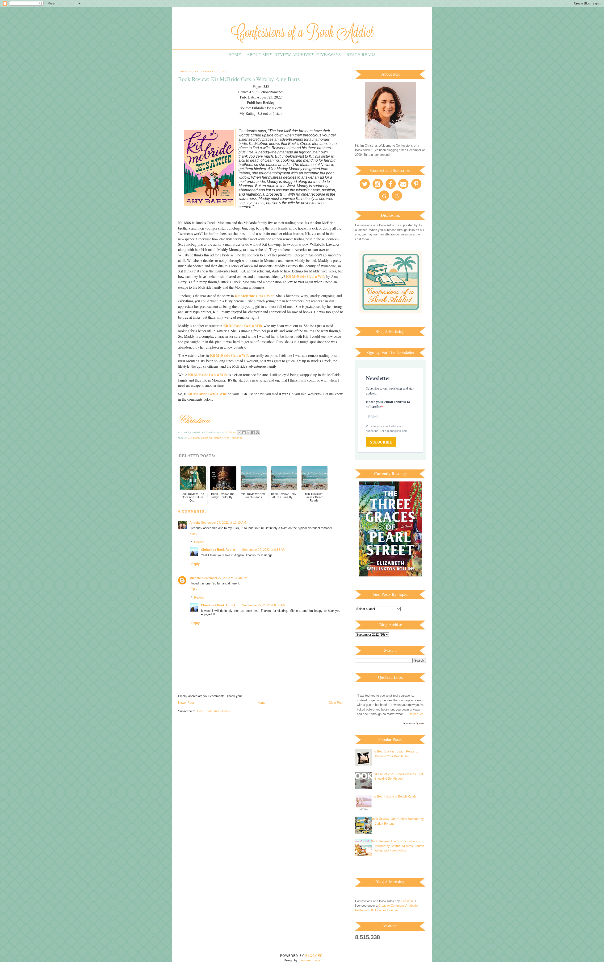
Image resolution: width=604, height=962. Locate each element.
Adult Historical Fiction (215, 437)
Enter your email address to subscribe (388, 404)
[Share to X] (248, 432)
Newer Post (186, 702)
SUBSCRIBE (381, 442)
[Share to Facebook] (253, 432)
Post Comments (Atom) (213, 711)
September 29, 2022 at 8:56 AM (263, 549)
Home (234, 54)
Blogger (314, 956)
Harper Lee (416, 714)
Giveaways (328, 54)
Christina (407, 901)
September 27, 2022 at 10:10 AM (223, 522)
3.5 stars (193, 437)
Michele (195, 578)
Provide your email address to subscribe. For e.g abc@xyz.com (386, 429)
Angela (194, 522)
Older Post (336, 702)
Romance (237, 437)
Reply (193, 533)
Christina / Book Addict (218, 549)
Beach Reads (361, 54)
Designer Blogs (309, 960)
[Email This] (239, 432)
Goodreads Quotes (413, 723)
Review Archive (292, 54)
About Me (258, 54)
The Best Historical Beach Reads (393, 796)
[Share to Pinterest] (257, 432)
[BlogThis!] (244, 432)
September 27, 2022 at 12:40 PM (224, 578)
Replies (199, 542)
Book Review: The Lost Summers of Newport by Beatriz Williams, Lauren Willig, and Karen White (397, 845)
